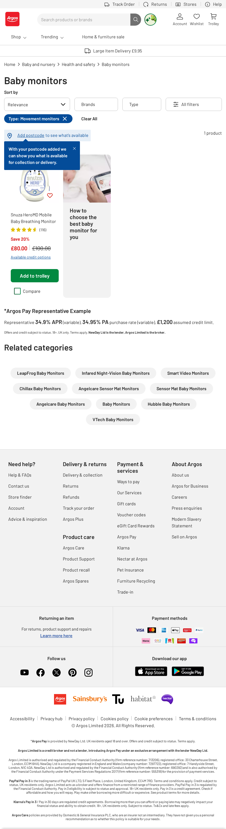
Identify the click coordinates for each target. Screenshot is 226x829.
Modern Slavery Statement (186, 522)
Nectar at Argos (132, 558)
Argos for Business (190, 485)
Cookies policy (114, 718)
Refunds (71, 496)
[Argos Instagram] (88, 672)
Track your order (78, 508)
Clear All (89, 118)
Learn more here (56, 635)
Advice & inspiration (27, 519)
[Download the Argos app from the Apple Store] (151, 674)
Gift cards (126, 503)
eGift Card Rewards (136, 525)
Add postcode (30, 135)
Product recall (76, 569)
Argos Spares (76, 580)
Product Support (79, 558)
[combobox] (83, 20)
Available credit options (31, 257)
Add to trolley (35, 276)
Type (133, 104)
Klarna (123, 547)
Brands (88, 104)
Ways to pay (128, 481)
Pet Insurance (130, 569)
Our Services (129, 492)
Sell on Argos (184, 536)
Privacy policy (82, 718)
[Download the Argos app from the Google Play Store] (188, 674)
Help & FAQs (19, 474)
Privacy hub (52, 718)
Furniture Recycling (136, 580)
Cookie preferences (153, 718)
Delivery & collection (83, 474)
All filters (190, 104)
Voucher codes (131, 514)
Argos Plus (73, 519)
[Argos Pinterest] (72, 672)
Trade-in (125, 591)
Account (16, 508)
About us (180, 474)
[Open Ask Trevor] (150, 20)
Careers (179, 496)
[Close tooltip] (74, 148)
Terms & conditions (197, 718)
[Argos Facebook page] (40, 672)
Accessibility (22, 718)
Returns (71, 485)
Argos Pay (126, 536)
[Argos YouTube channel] (24, 672)
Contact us (18, 485)
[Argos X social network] (56, 672)
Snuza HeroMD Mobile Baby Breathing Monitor (33, 218)
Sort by (11, 92)
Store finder (20, 496)
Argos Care (73, 547)
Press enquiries (187, 508)
